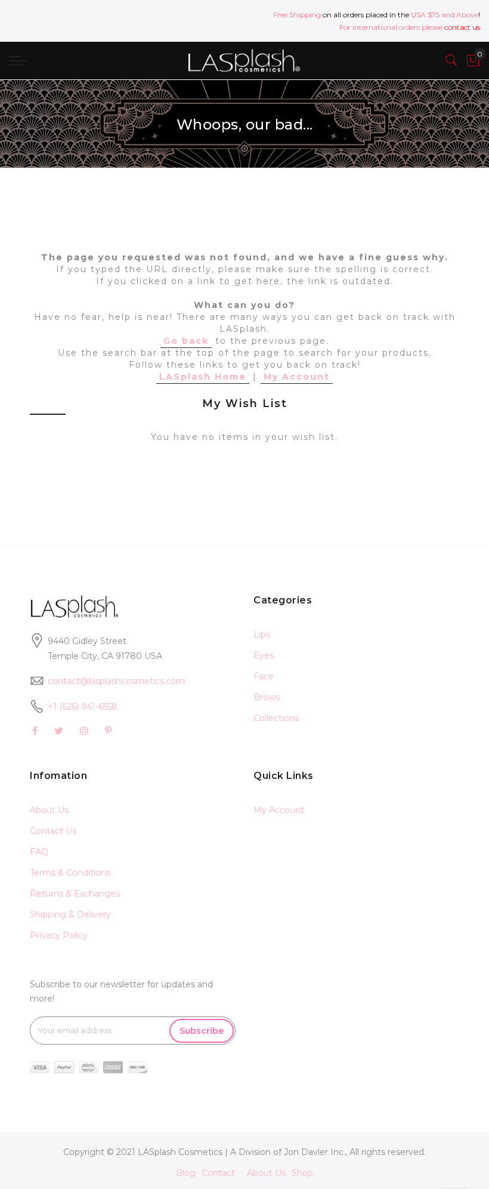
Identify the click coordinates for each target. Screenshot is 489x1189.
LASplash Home (202, 376)
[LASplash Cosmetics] (244, 60)
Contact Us (53, 830)
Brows (266, 697)
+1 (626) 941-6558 (82, 706)
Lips (261, 634)
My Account (297, 376)
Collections (276, 718)
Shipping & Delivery (70, 914)
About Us (49, 810)
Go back (186, 340)
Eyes (263, 655)
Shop (302, 1173)
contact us (462, 27)
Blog (186, 1173)
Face (263, 676)
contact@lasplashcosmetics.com (116, 681)
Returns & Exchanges (75, 893)
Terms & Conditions (70, 872)
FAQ (39, 851)
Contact (218, 1173)
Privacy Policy (59, 935)
